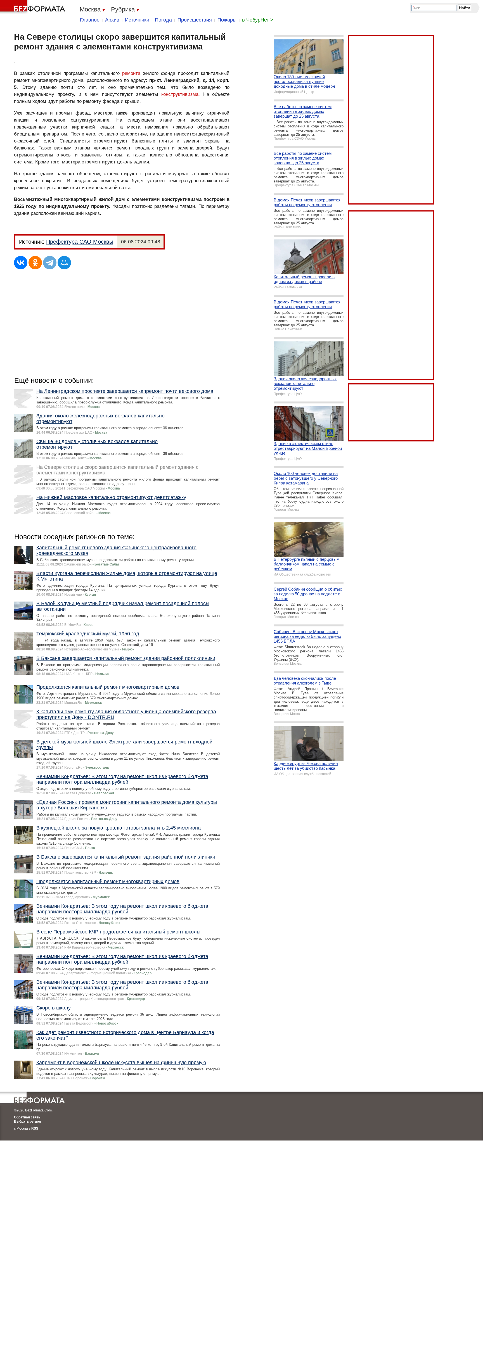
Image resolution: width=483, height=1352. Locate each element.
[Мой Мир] (64, 262)
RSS (34, 1128)
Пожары (226, 20)
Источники (137, 20)
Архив (112, 20)
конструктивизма (179, 94)
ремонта (131, 73)
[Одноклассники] (35, 262)
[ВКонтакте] (20, 262)
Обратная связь (27, 1117)
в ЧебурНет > (257, 20)
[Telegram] (49, 262)
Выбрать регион (27, 1121)
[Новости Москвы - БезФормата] (33, 7)
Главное (90, 20)
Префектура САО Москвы (79, 242)
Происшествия (194, 20)
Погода (163, 20)
